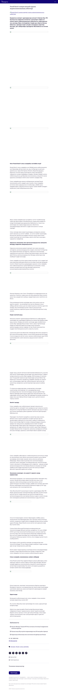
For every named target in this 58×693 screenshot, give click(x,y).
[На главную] (4, 1)
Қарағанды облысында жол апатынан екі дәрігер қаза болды (28, 634)
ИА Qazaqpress (13, 641)
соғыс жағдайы (24, 646)
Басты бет (13, 657)
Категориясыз (15, 660)
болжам (13, 646)
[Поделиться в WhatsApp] (23, 653)
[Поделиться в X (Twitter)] (13, 653)
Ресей (17, 646)
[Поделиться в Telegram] (16, 653)
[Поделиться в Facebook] (10, 653)
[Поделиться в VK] (20, 653)
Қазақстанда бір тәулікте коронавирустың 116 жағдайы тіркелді (29, 631)
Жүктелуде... (14, 673)
